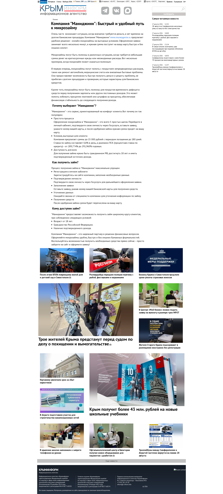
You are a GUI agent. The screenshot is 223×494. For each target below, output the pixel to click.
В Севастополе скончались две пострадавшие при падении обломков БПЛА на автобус (167, 48)
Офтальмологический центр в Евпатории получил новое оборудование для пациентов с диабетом (109, 453)
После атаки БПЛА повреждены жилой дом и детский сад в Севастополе (61, 276)
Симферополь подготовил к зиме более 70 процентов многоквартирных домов (168, 59)
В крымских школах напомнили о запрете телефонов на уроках (60, 451)
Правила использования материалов (129, 477)
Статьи (59, 2)
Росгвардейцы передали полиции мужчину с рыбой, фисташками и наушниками (165, 37)
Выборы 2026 (67, 2)
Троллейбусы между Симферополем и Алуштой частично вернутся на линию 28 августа (168, 69)
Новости (44, 2)
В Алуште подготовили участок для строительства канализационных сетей (59, 416)
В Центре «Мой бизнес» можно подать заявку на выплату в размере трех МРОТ (159, 311)
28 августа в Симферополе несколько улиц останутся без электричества (167, 27)
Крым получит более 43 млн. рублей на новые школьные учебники (133, 411)
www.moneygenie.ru (120, 37)
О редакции (178, 2)
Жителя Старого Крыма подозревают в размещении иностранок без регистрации (159, 346)
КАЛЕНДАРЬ (169, 14)
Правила (169, 2)
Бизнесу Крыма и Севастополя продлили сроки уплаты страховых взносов (159, 276)
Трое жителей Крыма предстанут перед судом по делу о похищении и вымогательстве (85, 341)
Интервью (51, 2)
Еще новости (111, 461)
